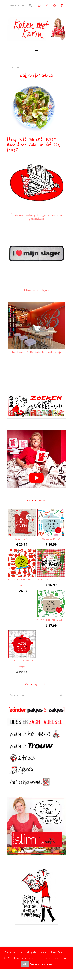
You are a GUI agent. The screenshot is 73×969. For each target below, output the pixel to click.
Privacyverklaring (41, 964)
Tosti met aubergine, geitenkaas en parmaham (36, 217)
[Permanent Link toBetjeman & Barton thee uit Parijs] (36, 347)
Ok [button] (24, 964)
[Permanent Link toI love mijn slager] (36, 285)
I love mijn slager (36, 290)
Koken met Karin (36, 29)
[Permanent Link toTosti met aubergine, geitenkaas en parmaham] (36, 210)
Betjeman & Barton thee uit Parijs (36, 352)
